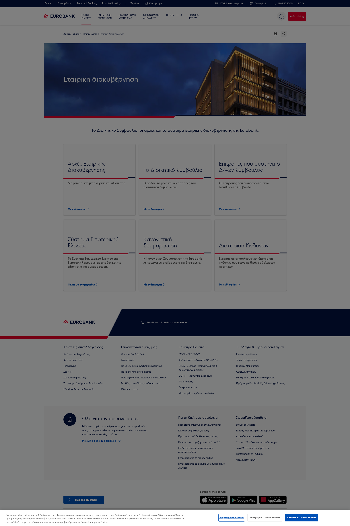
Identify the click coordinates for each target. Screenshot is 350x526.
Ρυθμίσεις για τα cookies (231, 517)
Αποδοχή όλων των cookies (301, 517)
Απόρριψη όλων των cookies (265, 517)
